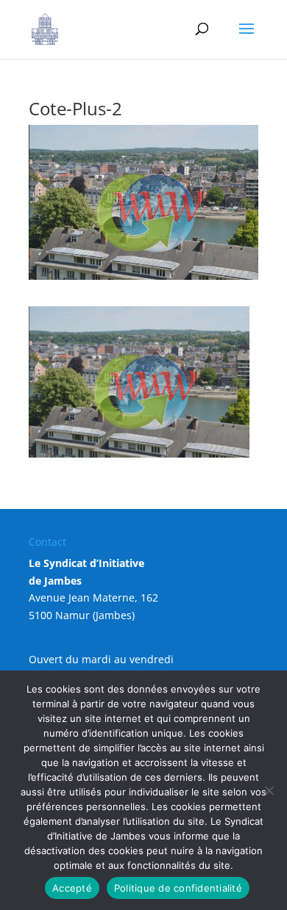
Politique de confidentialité (178, 888)
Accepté (72, 888)
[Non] (268, 790)
